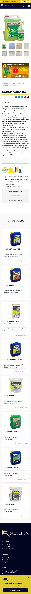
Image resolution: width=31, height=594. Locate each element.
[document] (15, 297)
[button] (28, 577)
